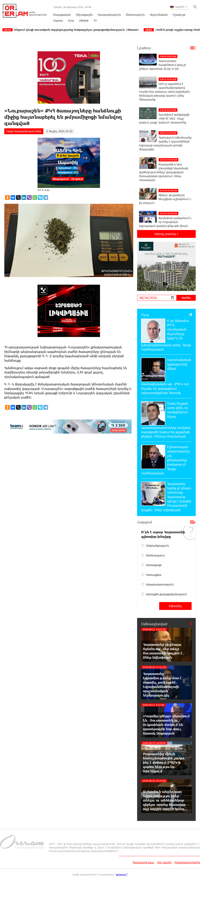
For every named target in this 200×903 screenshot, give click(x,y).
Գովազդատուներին (187, 862)
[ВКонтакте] (13, 197)
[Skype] (40, 197)
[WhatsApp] (34, 197)
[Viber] (29, 197)
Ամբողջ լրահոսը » (166, 233)
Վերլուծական (159, 14)
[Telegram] (45, 197)
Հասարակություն (109, 14)
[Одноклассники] (7, 197)
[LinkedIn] (23, 197)
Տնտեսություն (135, 14)
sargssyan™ (122, 874)
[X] (18, 197)
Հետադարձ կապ (143, 862)
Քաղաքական (62, 14)
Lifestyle (83, 20)
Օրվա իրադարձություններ (23, 131)
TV (95, 20)
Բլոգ (71, 20)
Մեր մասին (164, 862)
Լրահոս (144, 48)
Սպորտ (58, 20)
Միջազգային (84, 14)
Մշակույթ (179, 14)
